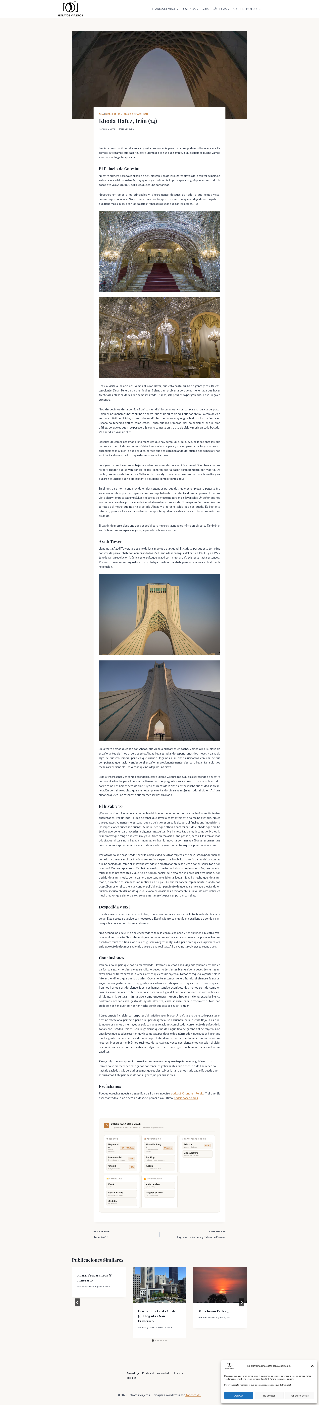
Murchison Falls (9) (213, 1311)
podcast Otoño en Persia (187, 1093)
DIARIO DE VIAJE (132, 114)
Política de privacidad (155, 1373)
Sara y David (109, 129)
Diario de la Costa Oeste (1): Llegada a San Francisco (157, 1316)
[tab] (153, 1340)
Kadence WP (193, 1395)
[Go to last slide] (77, 1302)
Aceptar (238, 1395)
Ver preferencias (299, 1395)
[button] (312, 1365)
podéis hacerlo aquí (186, 1098)
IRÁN (145, 114)
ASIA (101, 114)
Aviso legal (133, 1373)
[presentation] (160, 1285)
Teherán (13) (102, 1234)
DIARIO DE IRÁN (113, 114)
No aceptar (269, 1395)
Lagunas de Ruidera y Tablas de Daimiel (201, 1234)
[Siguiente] (241, 1302)
